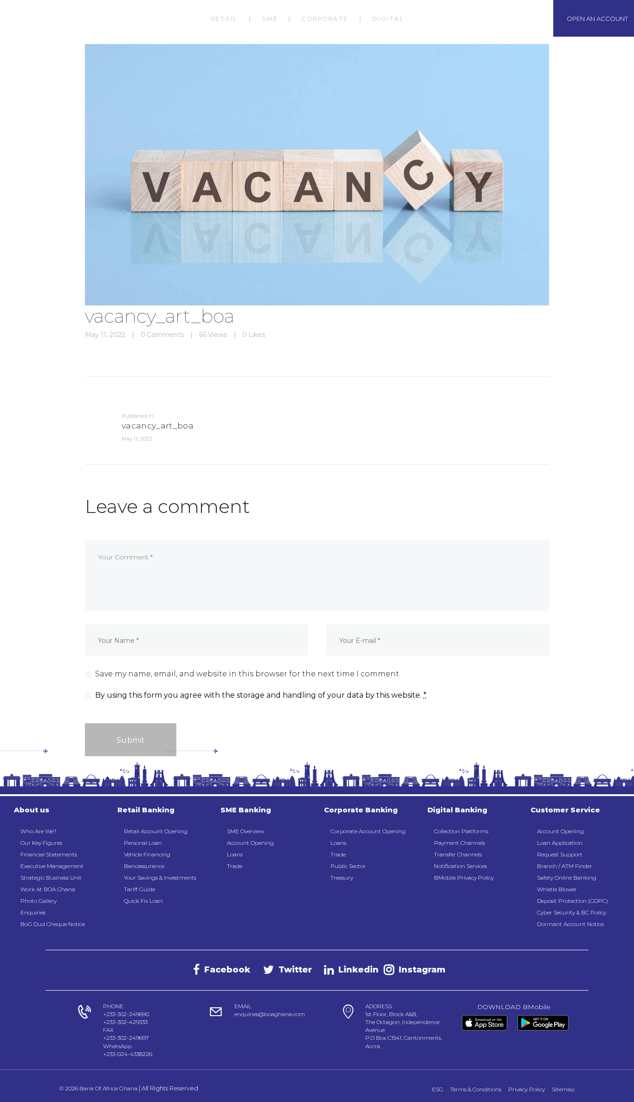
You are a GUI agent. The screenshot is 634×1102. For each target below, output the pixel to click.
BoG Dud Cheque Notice (52, 923)
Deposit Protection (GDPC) (572, 900)
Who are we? (38, 831)
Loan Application (559, 842)
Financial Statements (48, 854)
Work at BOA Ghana (47, 889)
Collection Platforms (461, 831)
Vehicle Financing (147, 854)
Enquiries (32, 912)
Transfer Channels (458, 854)
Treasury (341, 877)
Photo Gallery (38, 900)
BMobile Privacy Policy (464, 877)
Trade (234, 865)
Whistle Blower (557, 889)
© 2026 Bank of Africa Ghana (98, 1088)
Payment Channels (459, 842)
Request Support (559, 854)
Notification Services (460, 865)
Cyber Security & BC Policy (571, 912)
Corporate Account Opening (368, 831)
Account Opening (250, 842)
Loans (235, 854)
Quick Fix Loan (143, 900)
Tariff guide (139, 889)
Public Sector (348, 865)
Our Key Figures (41, 842)
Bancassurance (144, 865)
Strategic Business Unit (51, 877)
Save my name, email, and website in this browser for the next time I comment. (248, 673)
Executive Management (52, 865)
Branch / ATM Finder (564, 865)
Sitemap (563, 1089)
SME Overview (245, 831)
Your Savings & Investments (160, 877)
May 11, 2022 (105, 335)
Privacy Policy (526, 1089)
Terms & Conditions (475, 1089)
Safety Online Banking (566, 877)
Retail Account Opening (156, 831)
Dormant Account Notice (570, 923)
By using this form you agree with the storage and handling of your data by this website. (261, 695)
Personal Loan (143, 842)
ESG (437, 1089)
